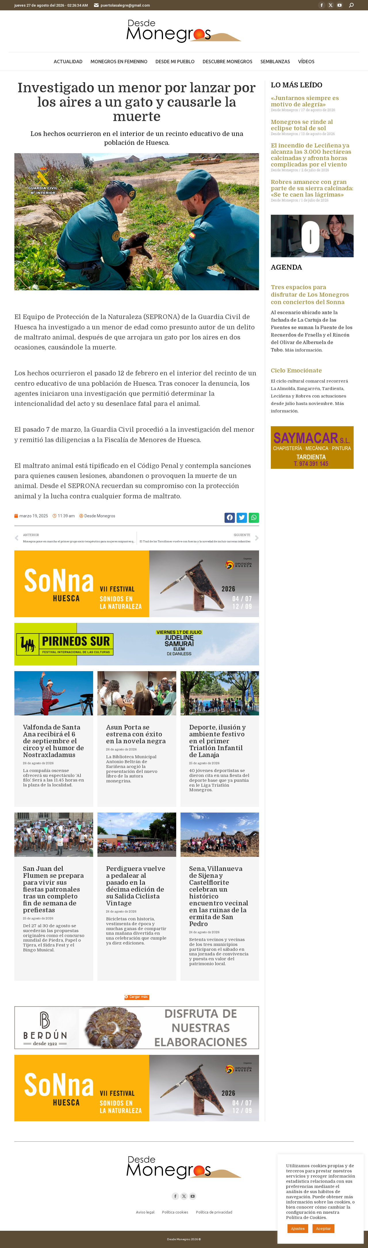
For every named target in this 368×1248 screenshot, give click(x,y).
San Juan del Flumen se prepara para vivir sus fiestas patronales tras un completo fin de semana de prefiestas (53, 889)
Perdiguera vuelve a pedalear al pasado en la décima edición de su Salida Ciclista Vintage (135, 886)
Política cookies (175, 1212)
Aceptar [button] (323, 1228)
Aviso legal (145, 1212)
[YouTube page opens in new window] (339, 5)
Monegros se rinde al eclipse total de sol (302, 125)
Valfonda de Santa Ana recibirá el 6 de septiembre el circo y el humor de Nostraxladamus (53, 741)
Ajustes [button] (298, 1228)
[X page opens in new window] (330, 5)
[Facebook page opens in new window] (321, 5)
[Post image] (53, 693)
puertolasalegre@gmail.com (125, 5)
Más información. (304, 350)
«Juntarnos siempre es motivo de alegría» (305, 101)
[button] (230, 518)
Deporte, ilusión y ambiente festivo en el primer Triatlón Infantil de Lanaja (217, 741)
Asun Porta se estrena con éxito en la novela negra (136, 734)
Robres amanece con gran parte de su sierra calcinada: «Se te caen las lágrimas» (312, 188)
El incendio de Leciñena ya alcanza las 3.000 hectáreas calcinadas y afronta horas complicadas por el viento (311, 155)
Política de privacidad (214, 1212)
